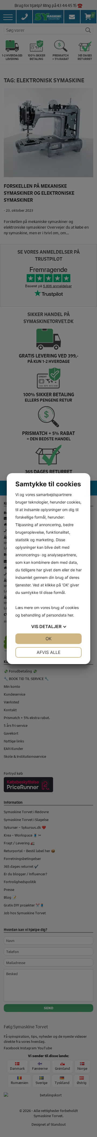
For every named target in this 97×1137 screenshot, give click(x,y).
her (70, 615)
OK (48, 638)
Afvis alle (49, 652)
